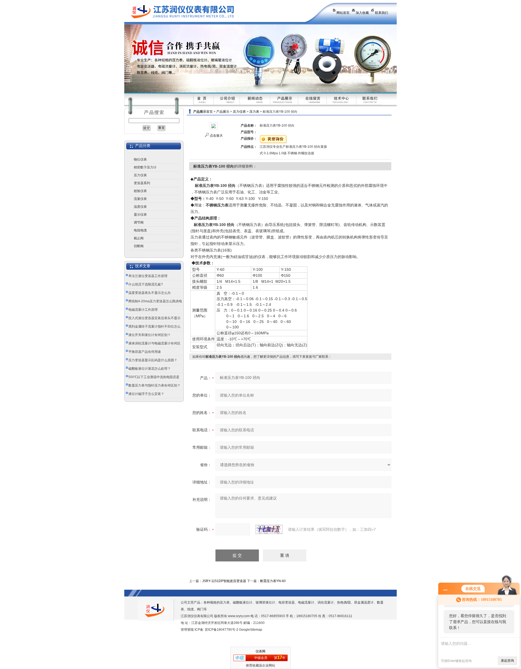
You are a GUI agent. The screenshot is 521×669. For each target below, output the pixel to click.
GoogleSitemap (250, 630)
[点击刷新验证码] (268, 529)
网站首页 (343, 13)
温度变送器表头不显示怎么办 (149, 293)
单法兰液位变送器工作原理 (147, 276)
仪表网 (260, 651)
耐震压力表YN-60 (273, 581)
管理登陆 (187, 630)
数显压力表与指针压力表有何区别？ (154, 385)
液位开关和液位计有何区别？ (149, 335)
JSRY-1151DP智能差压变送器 (224, 581)
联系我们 (381, 13)
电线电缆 (140, 230)
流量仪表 (140, 199)
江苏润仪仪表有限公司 (223, 12)
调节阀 (139, 222)
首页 (209, 112)
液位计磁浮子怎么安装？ (146, 394)
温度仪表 (140, 207)
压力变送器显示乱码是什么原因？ (152, 360)
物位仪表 (140, 159)
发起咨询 (507, 660)
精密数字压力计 (145, 167)
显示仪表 (140, 214)
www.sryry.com (239, 616)
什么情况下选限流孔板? (145, 284)
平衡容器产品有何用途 (144, 352)
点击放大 (216, 135)
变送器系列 (142, 183)
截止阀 (139, 238)
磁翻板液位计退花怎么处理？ (149, 368)
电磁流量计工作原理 (143, 310)
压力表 (254, 112)
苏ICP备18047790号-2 (221, 630)
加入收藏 (362, 13)
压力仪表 (140, 175)
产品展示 (222, 112)
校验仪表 (140, 191)
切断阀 (139, 246)
